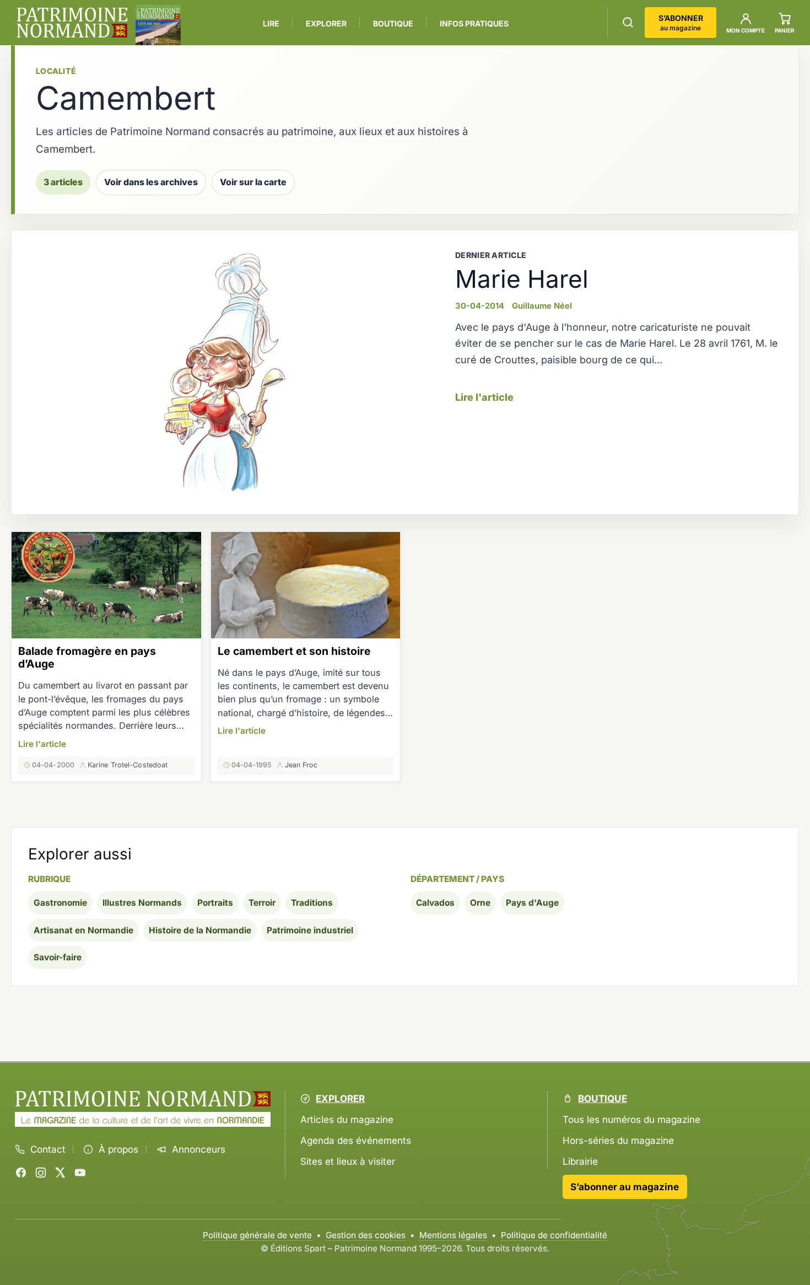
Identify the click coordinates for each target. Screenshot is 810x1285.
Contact (48, 1149)
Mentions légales (453, 1235)
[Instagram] (41, 1172)
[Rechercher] (628, 22)
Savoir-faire (58, 957)
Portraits (215, 902)
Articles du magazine (346, 1119)
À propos (118, 1149)
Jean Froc (301, 765)
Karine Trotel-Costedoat (128, 765)
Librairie (580, 1161)
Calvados (435, 902)
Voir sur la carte (253, 182)
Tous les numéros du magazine (631, 1119)
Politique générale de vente (257, 1235)
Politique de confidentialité (554, 1235)
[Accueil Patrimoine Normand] (143, 1099)
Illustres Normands (142, 902)
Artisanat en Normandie (83, 930)
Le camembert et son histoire (294, 651)
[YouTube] (80, 1172)
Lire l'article (484, 397)
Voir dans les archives (151, 182)
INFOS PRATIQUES (474, 23)
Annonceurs (198, 1149)
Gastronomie (60, 902)
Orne (480, 902)
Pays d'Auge (532, 902)
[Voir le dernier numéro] (158, 24)
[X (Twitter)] (60, 1172)
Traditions (312, 902)
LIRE (271, 23)
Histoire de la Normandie (200, 930)
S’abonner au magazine (624, 1186)
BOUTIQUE (393, 23)
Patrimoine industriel (310, 930)
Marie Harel (521, 279)
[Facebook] (21, 1172)
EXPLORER (326, 23)
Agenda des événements (355, 1140)
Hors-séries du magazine (618, 1140)
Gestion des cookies (366, 1235)
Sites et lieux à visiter (347, 1161)
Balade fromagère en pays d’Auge (87, 657)
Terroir (262, 902)
